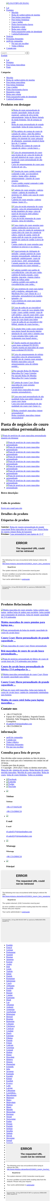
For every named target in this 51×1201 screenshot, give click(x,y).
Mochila (15, 12)
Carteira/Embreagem (20, 34)
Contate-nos (11, 48)
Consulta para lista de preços (13, 765)
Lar (7, 8)
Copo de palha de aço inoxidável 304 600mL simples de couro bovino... (27, 323)
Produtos (10, 10)
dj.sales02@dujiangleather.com (19, 836)
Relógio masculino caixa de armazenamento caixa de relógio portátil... (25, 363)
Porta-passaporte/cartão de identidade (27, 31)
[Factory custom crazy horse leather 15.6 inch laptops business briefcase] (25, 661)
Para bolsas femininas (20, 20)
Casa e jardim (17, 22)
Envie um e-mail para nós (11, 508)
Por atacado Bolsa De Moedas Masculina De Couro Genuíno (24, 376)
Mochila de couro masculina (29, 772)
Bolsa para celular (19, 29)
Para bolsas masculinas (21, 17)
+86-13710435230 (14, 807)
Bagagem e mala (18, 27)
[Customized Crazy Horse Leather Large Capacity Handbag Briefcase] (25, 632)
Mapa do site (6, 770)
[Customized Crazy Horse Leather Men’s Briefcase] (24, 646)
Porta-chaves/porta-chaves (22, 24)
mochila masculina (8, 772)
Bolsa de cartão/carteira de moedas (26, 15)
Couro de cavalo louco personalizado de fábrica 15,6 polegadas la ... (22, 668)
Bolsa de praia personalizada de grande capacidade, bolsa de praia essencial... (28, 125)
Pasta (8, 67)
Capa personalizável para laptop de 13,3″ (27, 534)
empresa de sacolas (20, 770)
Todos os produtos (35, 775)
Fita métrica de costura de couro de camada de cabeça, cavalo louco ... (26, 147)
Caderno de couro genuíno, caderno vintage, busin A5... (26, 200)
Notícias (9, 36)
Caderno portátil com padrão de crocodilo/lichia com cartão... (25, 283)
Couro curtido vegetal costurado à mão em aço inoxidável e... (27, 184)
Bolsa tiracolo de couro (39, 770)
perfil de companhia (14, 41)
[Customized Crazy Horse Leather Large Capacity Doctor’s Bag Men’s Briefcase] (25, 677)
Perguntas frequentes (14, 39)
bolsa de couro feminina (17, 775)
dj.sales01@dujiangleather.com (19, 724)
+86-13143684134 (14, 811)
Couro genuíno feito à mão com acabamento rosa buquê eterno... (25, 337)
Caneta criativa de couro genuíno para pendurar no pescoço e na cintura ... (27, 245)
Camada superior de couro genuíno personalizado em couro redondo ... (26, 264)
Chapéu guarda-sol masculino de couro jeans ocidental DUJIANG (28, 348)
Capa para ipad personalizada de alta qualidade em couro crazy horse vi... (27, 405)
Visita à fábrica (18, 46)
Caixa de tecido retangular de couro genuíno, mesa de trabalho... (26, 219)
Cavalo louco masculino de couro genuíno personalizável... (25, 391)
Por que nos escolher (20, 43)
